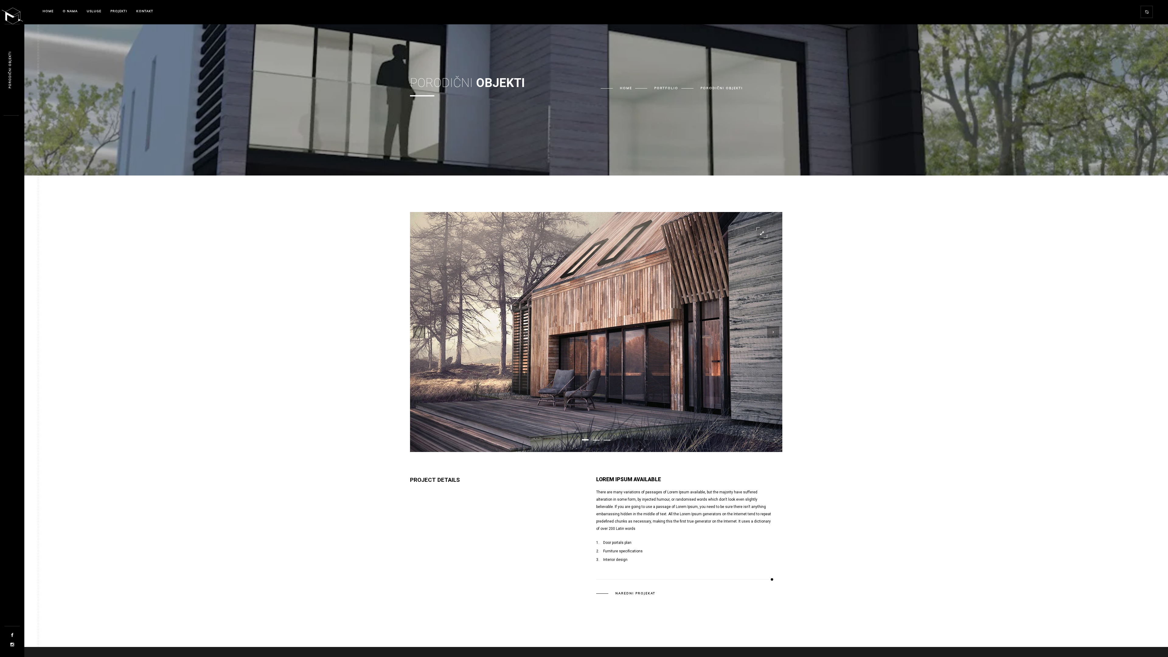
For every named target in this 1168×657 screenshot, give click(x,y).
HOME (48, 11)
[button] (585, 440)
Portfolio (666, 88)
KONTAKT (144, 11)
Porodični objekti (10, 70)
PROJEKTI (118, 11)
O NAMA (70, 11)
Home (626, 88)
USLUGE (94, 11)
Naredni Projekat (635, 593)
